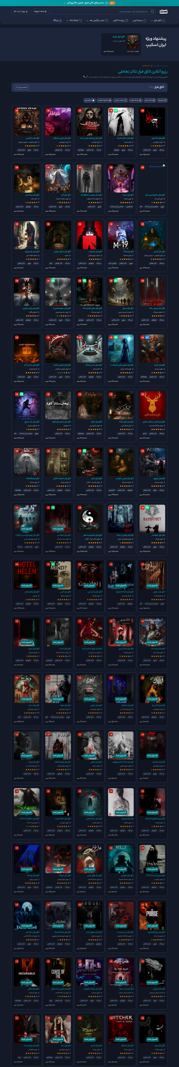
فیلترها (161, 100)
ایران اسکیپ (164, 65)
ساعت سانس (119, 100)
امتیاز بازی (88, 100)
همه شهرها (39, 11)
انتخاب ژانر (148, 100)
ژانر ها (155, 65)
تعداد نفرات (134, 100)
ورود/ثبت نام (19, 11)
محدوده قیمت (103, 100)
